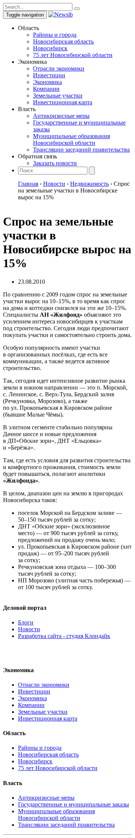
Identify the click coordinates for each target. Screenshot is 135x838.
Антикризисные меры (61, 116)
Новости (29, 629)
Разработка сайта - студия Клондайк (64, 636)
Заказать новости (55, 163)
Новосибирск (50, 48)
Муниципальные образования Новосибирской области (71, 139)
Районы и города (54, 35)
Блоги (25, 622)
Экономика (47, 82)
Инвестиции (49, 75)
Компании (46, 89)
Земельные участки (57, 95)
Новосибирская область (63, 41)
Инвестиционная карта (62, 102)
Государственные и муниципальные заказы (73, 804)
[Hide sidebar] (77, 9)
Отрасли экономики (58, 68)
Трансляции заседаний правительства (81, 149)
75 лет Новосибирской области (72, 55)
